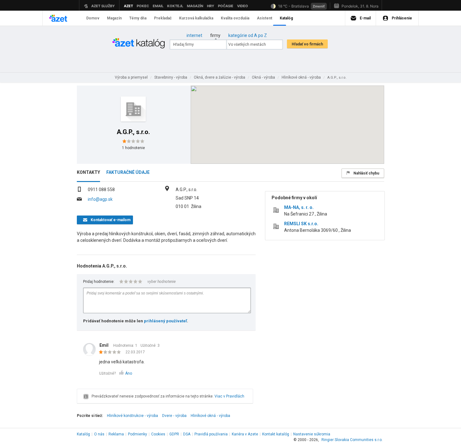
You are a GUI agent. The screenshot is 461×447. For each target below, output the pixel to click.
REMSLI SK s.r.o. (301, 223)
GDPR (174, 434)
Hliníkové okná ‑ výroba (210, 415)
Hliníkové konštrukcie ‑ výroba (132, 415)
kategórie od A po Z (247, 35)
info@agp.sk (100, 199)
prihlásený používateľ (165, 321)
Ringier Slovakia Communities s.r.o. (352, 440)
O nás (99, 434)
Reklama (116, 434)
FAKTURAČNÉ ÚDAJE (128, 172)
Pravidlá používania (211, 434)
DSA (186, 434)
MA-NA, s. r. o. (299, 207)
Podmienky (137, 434)
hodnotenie (133, 148)
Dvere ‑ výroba (174, 415)
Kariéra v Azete (245, 434)
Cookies (158, 434)
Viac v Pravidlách (229, 396)
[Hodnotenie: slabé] (111, 352)
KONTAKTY (88, 172)
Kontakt (275, 434)
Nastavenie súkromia (311, 434)
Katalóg (83, 434)
